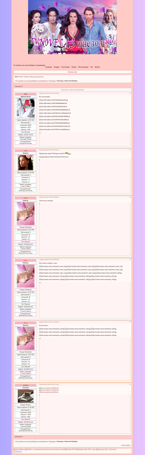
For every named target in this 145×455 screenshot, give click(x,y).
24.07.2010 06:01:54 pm (52, 93)
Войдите (26, 76)
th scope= (93, 449)
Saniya (25, 197)
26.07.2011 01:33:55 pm (52, 259)
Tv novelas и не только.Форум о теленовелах (32, 81)
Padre (25, 150)
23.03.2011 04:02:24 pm (52, 150)
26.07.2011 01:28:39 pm (52, 197)
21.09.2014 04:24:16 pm (52, 384)
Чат (91, 67)
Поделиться (42, 93)
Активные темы (72, 72)
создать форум (125, 445)
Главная (48, 67)
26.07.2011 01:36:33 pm (52, 322)
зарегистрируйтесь (38, 76)
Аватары (52, 81)
